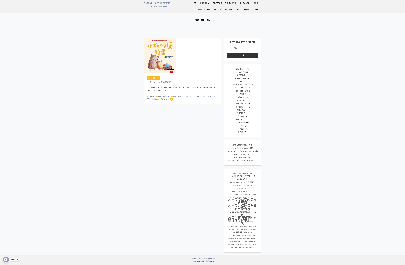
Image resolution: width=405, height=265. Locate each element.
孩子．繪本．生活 (241, 88)
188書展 (234, 173)
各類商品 (241, 116)
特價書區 (247, 9)
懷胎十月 (241, 197)
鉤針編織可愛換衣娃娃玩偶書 (236, 244)
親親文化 (240, 241)
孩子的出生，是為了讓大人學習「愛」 (242, 191)
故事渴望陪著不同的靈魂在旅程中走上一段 (242, 220)
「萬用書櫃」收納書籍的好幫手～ (242, 148)
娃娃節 (237, 185)
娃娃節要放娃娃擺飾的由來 (246, 185)
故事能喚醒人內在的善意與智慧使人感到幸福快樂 (242, 226)
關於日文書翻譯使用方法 (242, 145)
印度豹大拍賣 (237, 182)
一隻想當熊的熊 (242, 173)
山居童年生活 (241, 100)
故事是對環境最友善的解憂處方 (242, 207)
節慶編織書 (231, 238)
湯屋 (234, 232)
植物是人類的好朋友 (237, 229)
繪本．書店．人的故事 (232, 9)
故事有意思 (241, 113)
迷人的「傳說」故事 (249, 241)
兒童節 (230, 182)
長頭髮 (196, 96)
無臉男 (239, 232)
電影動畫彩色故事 (236, 247)
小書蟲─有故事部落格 (157, 3)
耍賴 (179, 96)
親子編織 (241, 81)
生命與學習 (246, 232)
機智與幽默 (247, 229)
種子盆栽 (241, 129)
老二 (149, 99)
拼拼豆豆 (241, 126)
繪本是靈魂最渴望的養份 (250, 238)
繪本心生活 (217, 9)
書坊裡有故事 (244, 3)
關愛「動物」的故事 (250, 244)
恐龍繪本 (245, 194)
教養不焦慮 (241, 75)
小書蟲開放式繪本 (204, 9)
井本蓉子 (249, 173)
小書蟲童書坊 (204, 3)
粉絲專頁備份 (217, 3)
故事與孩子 (257, 9)
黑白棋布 (203, 96)
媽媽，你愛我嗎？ (242, 188)
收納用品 (240, 97)
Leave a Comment (161, 99)
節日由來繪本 (238, 238)
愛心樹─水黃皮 (234, 197)
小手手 (151, 96)
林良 (230, 229)
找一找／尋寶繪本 (250, 197)
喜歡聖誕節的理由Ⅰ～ (242, 158)
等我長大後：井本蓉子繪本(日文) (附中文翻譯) (242, 235)
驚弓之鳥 (251, 247)
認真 (191, 96)
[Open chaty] (6, 259)
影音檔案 (241, 132)
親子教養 (185, 96)
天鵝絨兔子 (250, 182)
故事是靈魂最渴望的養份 (242, 213)
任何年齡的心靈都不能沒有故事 (242, 177)
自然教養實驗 (241, 123)
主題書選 (255, 3)
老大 (175, 96)
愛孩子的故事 (252, 194)
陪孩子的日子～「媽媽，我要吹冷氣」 (242, 161)
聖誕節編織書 (233, 241)
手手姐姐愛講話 (230, 3)
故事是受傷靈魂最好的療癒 (242, 201)
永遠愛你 (253, 229)
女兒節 (232, 185)
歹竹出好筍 (212, 96)
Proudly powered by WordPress (202, 258)
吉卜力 (243, 182)
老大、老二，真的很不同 (159, 82)
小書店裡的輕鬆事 (241, 91)
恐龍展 (241, 194)
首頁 (195, 3)
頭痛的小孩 (245, 247)
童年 (250, 232)
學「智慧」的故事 (233, 194)
